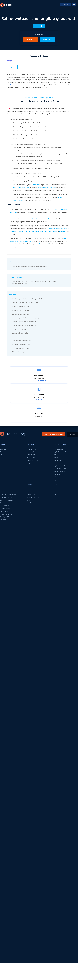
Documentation (58, 489)
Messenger (39, 399)
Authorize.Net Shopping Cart (22, 310)
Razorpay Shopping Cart (20, 329)
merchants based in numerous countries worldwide (24, 85)
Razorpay (57, 474)
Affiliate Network (5, 508)
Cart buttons (36, 185)
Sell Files (2, 489)
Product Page (31, 455)
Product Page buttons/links (47, 187)
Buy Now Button (32, 449)
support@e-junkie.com (39, 380)
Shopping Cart (31, 452)
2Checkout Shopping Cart (21, 314)
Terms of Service (32, 492)
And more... (3, 519)
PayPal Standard (59, 449)
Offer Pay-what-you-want (8, 494)
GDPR (28, 500)
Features (3, 452)
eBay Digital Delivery (33, 463)
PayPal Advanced (59, 466)
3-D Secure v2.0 (43, 244)
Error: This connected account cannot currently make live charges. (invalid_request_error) (35, 282)
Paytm (56, 480)
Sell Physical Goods (6, 517)
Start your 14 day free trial (54, 434)
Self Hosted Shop (32, 460)
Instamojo (57, 477)
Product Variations (6, 514)
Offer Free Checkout (6, 497)
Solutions (3, 449)
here (39, 419)
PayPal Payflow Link (60, 471)
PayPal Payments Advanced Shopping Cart (27, 318)
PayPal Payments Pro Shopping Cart (25, 303)
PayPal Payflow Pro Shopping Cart (24, 322)
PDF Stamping (4, 506)
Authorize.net (58, 460)
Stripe (38, 26)
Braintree (62, 231)
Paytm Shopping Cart (19, 337)
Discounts (3, 503)
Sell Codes (3, 492)
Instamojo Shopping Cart (20, 333)
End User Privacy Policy (34, 497)
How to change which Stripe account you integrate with (31, 266)
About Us (30, 489)
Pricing (2, 455)
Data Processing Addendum (36, 503)
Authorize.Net (52, 231)
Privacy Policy (31, 494)
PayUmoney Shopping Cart (21, 340)
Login (64, 5)
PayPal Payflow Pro (32, 231)
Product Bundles (5, 511)
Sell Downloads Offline (7, 500)
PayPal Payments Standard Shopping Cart (27, 299)
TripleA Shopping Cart (19, 352)
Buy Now (30, 39)
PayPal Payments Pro (55, 228)
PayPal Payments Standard (41, 219)
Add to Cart (47, 39)
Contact (72, 434)
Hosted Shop (31, 457)
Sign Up (12, 67)
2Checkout (43, 231)
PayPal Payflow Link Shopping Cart (24, 325)
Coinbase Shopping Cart (20, 348)
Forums (56, 492)
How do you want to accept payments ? (39, 98)
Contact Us (57, 494)
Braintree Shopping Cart (20, 306)
